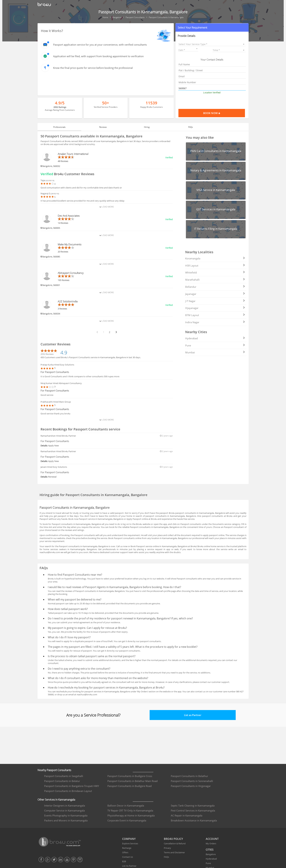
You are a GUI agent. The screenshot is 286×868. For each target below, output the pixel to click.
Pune (188, 345)
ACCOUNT (212, 839)
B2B (124, 861)
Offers (125, 852)
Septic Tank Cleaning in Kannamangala (193, 805)
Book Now (210, 113)
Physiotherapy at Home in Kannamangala (131, 815)
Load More (107, 206)
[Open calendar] (197, 49)
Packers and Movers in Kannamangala (66, 820)
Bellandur (190, 286)
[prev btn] (97, 332)
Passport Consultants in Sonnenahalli (192, 781)
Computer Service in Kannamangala (64, 810)
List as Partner (192, 715)
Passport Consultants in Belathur (189, 776)
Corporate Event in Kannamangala (126, 820)
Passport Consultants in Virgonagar (191, 786)
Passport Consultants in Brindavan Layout (68, 791)
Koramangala (192, 258)
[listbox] (212, 44)
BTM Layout (192, 315)
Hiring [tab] (146, 127)
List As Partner (129, 865)
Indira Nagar (192, 322)
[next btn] (116, 332)
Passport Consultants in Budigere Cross (129, 776)
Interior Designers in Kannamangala (64, 805)
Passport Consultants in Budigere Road (129, 786)
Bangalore (211, 854)
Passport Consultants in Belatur (62, 781)
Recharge (126, 847)
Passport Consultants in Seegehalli (63, 776)
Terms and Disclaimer (174, 852)
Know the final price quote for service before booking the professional (93, 67)
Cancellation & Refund (175, 843)
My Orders (211, 843)
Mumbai (190, 352)
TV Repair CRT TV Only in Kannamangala (130, 810)
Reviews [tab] (103, 127)
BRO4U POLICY (173, 839)
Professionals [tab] (59, 127)
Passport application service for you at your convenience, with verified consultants (100, 44)
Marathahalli (192, 279)
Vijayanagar (191, 308)
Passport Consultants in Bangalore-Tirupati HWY (71, 786)
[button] (211, 27)
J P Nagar (190, 301)
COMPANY (129, 839)
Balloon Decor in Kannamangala (125, 805)
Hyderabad (191, 338)
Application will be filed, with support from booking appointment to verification (98, 56)
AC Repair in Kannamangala (186, 815)
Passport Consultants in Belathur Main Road (132, 781)
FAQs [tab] (190, 127)
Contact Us (127, 856)
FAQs (166, 856)
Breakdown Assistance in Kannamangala (194, 820)
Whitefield (191, 272)
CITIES (210, 849)
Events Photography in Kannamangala (65, 815)
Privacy (167, 847)
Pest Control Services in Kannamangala (193, 810)
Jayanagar (190, 294)
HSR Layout (191, 265)
